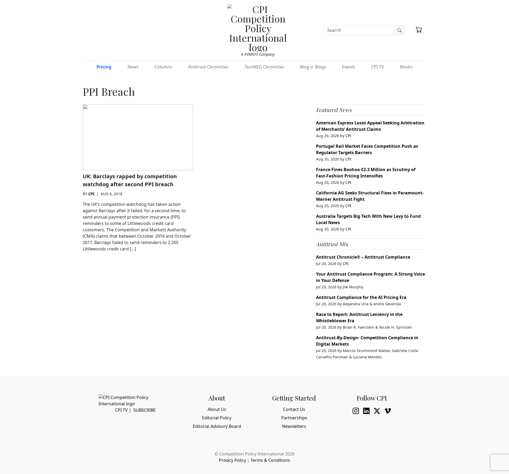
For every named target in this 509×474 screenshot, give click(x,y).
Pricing (103, 67)
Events (348, 67)
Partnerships (294, 418)
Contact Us (294, 409)
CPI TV (377, 67)
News (133, 67)
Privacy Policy (232, 460)
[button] (419, 30)
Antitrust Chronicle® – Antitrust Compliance (363, 257)
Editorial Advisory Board (217, 426)
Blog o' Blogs (313, 67)
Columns (163, 67)
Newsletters (294, 426)
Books (406, 67)
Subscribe (144, 410)
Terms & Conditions (270, 460)
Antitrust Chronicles (208, 67)
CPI (91, 193)
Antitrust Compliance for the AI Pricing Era (361, 297)
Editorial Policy (216, 418)
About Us (217, 409)
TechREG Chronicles (264, 67)
